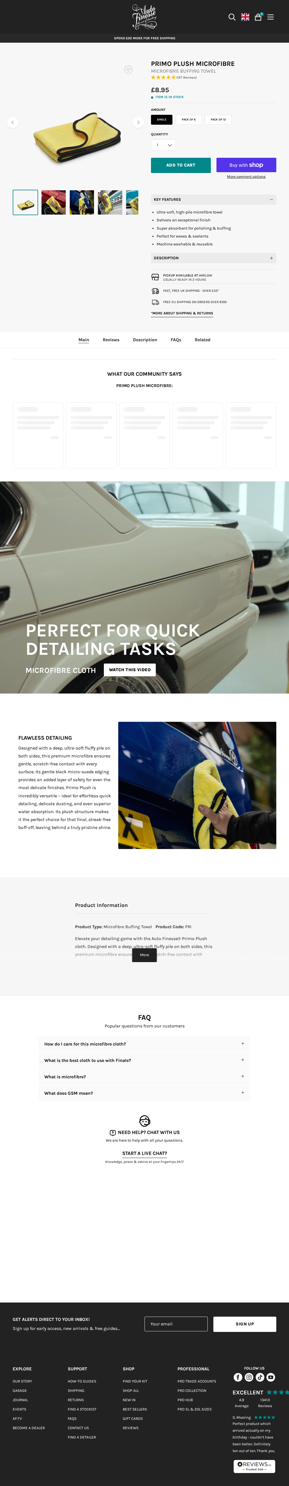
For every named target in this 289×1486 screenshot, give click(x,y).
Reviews (131, 1428)
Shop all (131, 1390)
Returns (76, 1400)
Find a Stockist (82, 1409)
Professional (193, 1368)
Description (166, 258)
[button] (214, 77)
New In (129, 1400)
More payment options (246, 176)
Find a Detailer (82, 1437)
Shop (128, 1368)
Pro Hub (185, 1400)
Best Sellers (135, 1409)
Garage (20, 1390)
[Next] (138, 122)
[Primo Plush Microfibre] (25, 202)
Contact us (78, 1428)
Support (77, 1368)
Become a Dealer (29, 1428)
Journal (20, 1400)
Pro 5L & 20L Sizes (195, 1409)
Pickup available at (187, 275)
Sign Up (245, 1324)
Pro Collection (192, 1390)
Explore (22, 1368)
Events (19, 1409)
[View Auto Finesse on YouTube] (270, 1380)
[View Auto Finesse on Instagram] (249, 1380)
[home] (144, 17)
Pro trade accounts (197, 1381)
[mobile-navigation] (271, 17)
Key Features (167, 199)
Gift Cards (133, 1418)
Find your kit (135, 1381)
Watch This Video (130, 669)
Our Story (22, 1381)
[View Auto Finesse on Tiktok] (260, 1380)
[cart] (257, 17)
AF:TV (17, 1418)
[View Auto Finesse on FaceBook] (238, 1380)
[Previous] (12, 122)
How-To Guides (82, 1381)
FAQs (72, 1418)
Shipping (76, 1390)
